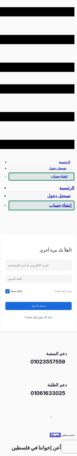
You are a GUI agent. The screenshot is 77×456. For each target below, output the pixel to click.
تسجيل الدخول (38, 305)
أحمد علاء (55, 434)
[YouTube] (51, 415)
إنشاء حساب (59, 176)
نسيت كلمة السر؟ (63, 291)
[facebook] (50, 415)
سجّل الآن (48, 317)
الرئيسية (64, 162)
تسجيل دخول (57, 168)
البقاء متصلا (16, 291)
